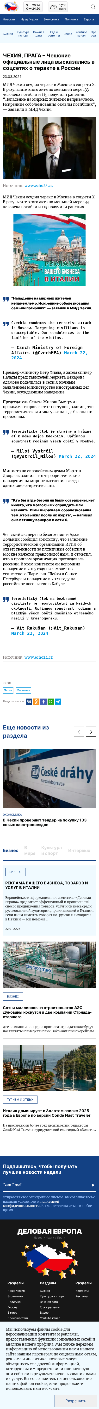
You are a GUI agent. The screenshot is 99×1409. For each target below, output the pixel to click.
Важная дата (38, 34)
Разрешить (76, 1400)
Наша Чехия (29, 19)
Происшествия (18, 1318)
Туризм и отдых (20, 1099)
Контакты (82, 1291)
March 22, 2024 (77, 456)
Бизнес (8, 34)
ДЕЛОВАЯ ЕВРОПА (49, 1231)
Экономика (51, 19)
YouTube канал (81, 34)
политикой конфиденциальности (31, 1204)
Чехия (8, 690)
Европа (89, 19)
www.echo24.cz (39, 185)
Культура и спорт (23, 34)
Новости (9, 19)
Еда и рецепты (54, 34)
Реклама (81, 1296)
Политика (71, 19)
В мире (12, 1312)
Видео (67, 34)
